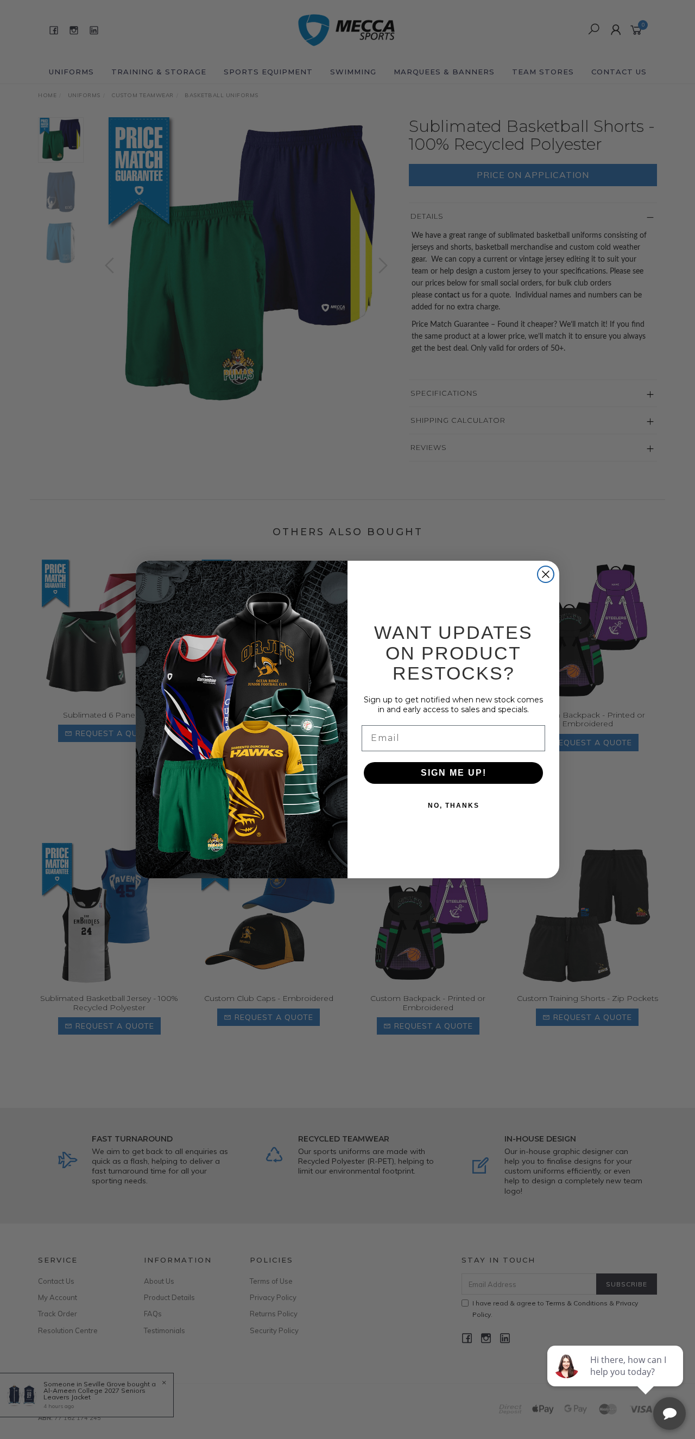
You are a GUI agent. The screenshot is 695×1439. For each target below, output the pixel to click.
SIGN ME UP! (453, 772)
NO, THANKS (453, 805)
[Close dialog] (546, 574)
